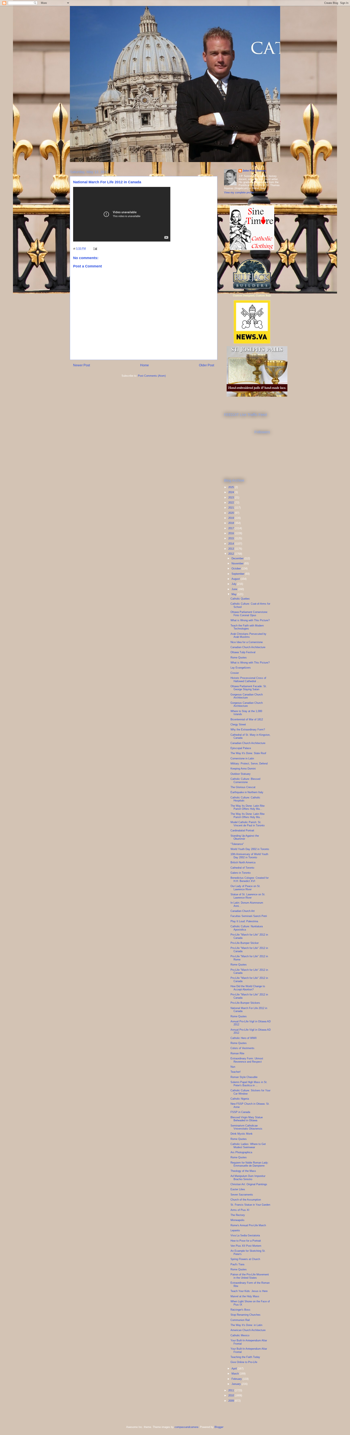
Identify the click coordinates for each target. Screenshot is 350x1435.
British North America (242, 862)
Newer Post (81, 365)
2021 (231, 507)
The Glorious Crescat (242, 787)
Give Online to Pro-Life (243, 1362)
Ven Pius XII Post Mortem (245, 1245)
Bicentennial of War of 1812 (246, 719)
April (235, 1368)
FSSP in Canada (240, 1112)
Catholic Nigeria (239, 1098)
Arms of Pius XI (239, 1209)
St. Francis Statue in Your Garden (250, 1204)
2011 (231, 1390)
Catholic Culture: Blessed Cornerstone (245, 780)
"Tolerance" (237, 844)
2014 (231, 543)
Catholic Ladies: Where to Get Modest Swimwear (248, 1145)
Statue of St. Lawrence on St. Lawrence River (247, 896)
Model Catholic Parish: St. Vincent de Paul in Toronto (247, 824)
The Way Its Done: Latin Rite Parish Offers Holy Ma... (247, 807)
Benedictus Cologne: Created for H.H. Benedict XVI (249, 879)
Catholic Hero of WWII (243, 1038)
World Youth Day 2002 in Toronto (249, 849)
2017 (231, 528)
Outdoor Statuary (240, 773)
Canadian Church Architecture (247, 647)
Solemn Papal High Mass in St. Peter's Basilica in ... (248, 1084)
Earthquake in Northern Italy (246, 792)
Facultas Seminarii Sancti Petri (248, 916)
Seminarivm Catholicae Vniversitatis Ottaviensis (246, 1127)
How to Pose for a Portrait (245, 1240)
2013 (231, 548)
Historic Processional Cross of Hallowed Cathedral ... (248, 679)
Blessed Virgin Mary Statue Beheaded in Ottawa (246, 1119)
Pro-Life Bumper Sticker (244, 942)
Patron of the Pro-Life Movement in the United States (249, 1276)
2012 (231, 553)
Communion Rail (240, 1320)
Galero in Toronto (240, 872)
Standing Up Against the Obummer (244, 837)
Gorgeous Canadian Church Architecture (246, 696)
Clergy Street (238, 724)
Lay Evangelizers (240, 667)
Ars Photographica (241, 1152)
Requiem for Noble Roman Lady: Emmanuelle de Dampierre (249, 1164)
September (238, 573)
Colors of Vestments (242, 1048)
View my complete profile (239, 192)
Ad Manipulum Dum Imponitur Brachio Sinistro (247, 1177)
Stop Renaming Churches (245, 1314)
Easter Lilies (237, 1189)
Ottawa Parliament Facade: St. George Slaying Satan (248, 688)
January (237, 1383)
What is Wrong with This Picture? (250, 620)
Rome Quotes (238, 657)
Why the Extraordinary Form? (247, 729)
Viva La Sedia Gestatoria (245, 1235)
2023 (231, 497)
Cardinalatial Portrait (242, 830)
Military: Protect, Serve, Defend (249, 763)
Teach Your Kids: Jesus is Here (249, 1291)
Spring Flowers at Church (245, 1259)
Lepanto (235, 1230)
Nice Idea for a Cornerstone (246, 642)
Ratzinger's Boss (240, 1309)
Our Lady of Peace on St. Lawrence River (245, 888)
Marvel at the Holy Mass (244, 1296)
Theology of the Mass (243, 1170)
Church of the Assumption (245, 1199)
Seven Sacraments (241, 1194)
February (237, 1378)
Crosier (234, 672)
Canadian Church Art (242, 911)
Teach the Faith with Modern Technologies (247, 627)
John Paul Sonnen (254, 170)
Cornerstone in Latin (242, 758)
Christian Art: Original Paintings (248, 1184)
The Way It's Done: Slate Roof (248, 753)
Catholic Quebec (240, 598)
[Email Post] (95, 248)
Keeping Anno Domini (243, 768)
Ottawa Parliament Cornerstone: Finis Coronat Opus (249, 613)
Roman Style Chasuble (243, 1077)
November (238, 563)
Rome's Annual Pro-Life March (248, 1225)
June (235, 589)
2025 (231, 487)
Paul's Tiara (237, 1264)
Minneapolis (237, 1220)
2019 (231, 517)
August (236, 578)
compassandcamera (186, 1427)
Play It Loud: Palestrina (244, 921)
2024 (231, 492)
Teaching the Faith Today (245, 1357)
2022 (231, 502)
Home (144, 365)
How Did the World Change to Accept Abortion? (247, 988)
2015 (231, 538)
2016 (231, 533)
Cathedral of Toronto (242, 867)
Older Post (206, 365)
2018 (231, 523)
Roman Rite (237, 1053)
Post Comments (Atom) (152, 375)
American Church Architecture (248, 1330)
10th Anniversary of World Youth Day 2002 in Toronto (249, 856)
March (236, 1373)
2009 (231, 1400)
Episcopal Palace (240, 748)
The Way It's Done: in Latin (246, 1325)
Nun (232, 1066)
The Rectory (237, 1215)
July (234, 583)
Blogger (218, 1427)
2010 (231, 1395)
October (237, 568)
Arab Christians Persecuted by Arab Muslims (248, 635)
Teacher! (235, 1071)
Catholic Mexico (239, 1335)
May (234, 594)
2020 (231, 512)
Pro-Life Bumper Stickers (245, 1002)
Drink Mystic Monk (241, 1133)
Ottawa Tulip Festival (242, 652)
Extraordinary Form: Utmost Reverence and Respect (246, 1060)
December (238, 558)
